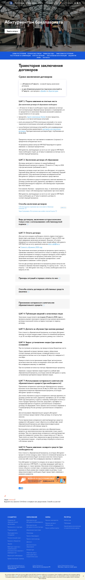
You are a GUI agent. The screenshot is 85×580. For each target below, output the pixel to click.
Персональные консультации (57, 55)
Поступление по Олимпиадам (20, 55)
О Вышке (48, 3)
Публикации (67, 523)
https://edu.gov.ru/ (38, 565)
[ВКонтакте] (20, 488)
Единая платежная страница (16, 558)
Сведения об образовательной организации (13, 522)
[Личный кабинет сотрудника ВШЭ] (77, 3)
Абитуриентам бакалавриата (34, 22)
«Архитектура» (53, 91)
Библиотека (67, 520)
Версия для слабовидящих (15, 555)
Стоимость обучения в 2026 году (31, 247)
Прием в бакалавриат (32, 536)
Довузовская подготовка (33, 530)
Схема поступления (19, 53)
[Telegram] (22, 488)
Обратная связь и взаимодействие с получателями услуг (32, 554)
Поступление (20, 3)
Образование (31, 3)
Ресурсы (67, 517)
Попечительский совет (14, 538)
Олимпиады (29, 533)
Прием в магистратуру (33, 539)
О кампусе (12, 517)
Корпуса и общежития (14, 541)
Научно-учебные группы (52, 528)
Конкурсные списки (34, 53)
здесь (16, 576)
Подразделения (12, 530)
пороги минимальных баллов (36, 117)
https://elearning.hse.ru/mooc (66, 565)
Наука (40, 3)
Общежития (72, 55)
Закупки (10, 544)
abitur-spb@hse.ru (54, 244)
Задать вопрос (12, 31)
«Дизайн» (43, 91)
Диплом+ (29, 542)
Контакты (46, 57)
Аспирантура (30, 550)
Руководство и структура (15, 527)
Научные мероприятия (51, 520)
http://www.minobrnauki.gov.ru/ (16, 565)
